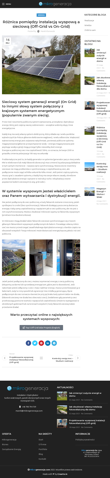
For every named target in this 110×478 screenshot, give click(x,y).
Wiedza (41, 15)
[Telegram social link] (54, 343)
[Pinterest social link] (41, 343)
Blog (41, 454)
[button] (41, 327)
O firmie (42, 444)
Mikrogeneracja (9, 439)
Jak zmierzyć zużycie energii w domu (101, 55)
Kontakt (42, 459)
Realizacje (89, 20)
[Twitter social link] (35, 343)
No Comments (102, 204)
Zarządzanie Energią (11, 449)
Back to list (41, 358)
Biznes (5, 444)
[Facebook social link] (28, 343)
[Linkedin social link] (47, 343)
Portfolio (43, 449)
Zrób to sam (90, 30)
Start (41, 439)
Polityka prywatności (85, 439)
